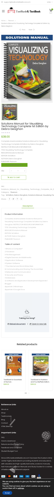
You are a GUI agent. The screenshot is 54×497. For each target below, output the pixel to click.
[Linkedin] (21, 199)
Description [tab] (28, 206)
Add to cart (15, 177)
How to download (8, 441)
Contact (4, 423)
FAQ (2, 437)
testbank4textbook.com (19, 458)
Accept (7, 493)
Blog (3, 420)
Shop (3, 413)
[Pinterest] (17, 199)
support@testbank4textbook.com (17, 2)
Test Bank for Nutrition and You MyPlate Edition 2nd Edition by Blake (40, 382)
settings (21, 488)
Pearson (11, 21)
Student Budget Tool (9, 451)
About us (4, 409)
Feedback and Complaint (11, 448)
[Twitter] (13, 199)
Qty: (2, 171)
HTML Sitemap (7, 426)
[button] (26, 393)
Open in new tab (38, 324)
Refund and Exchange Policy (12, 444)
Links (49, 2)
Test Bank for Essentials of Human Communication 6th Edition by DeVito (13, 383)
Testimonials (6, 416)
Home (3, 21)
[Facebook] (9, 199)
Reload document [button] (17, 324)
